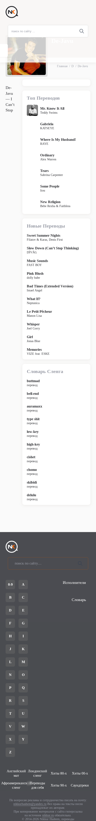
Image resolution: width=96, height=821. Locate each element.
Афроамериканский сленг (16, 785)
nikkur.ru (48, 815)
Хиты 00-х (80, 773)
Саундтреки (80, 785)
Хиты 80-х (59, 773)
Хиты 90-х (59, 785)
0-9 (10, 584)
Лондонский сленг (37, 773)
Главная (62, 66)
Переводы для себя (37, 785)
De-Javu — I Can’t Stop (10, 98)
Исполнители (74, 582)
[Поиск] (80, 563)
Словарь (79, 599)
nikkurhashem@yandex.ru (29, 804)
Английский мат (16, 773)
